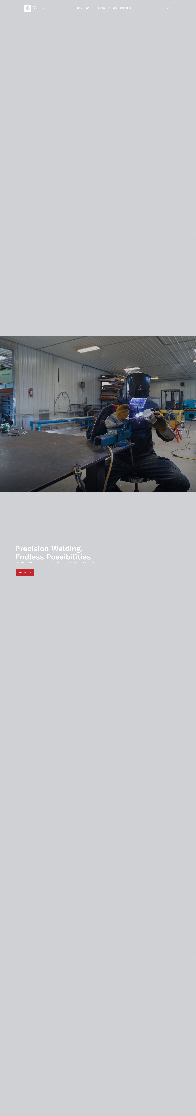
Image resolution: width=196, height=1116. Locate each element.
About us (89, 8)
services (101, 8)
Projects (112, 8)
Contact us (125, 8)
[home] (34, 8)
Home (79, 8)
